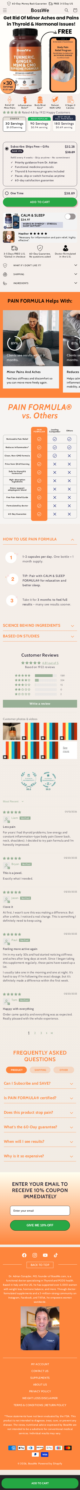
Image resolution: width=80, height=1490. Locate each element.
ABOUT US (40, 1384)
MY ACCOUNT (40, 1364)
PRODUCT (17, 1069)
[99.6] (29, 779)
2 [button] (35, 1033)
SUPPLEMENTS (40, 1378)
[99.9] (48, 779)
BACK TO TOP (40, 1265)
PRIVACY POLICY (40, 1391)
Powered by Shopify (50, 1463)
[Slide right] (48, 89)
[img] (12, 812)
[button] (5, 10)
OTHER (64, 1069)
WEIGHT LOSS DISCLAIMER (40, 1398)
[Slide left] (31, 89)
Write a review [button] (40, 703)
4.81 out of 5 (50, 663)
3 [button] (41, 1033)
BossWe (32, 1463)
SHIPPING (40, 1069)
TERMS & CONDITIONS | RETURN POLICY (40, 1405)
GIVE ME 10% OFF (40, 1225)
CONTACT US (40, 1371)
